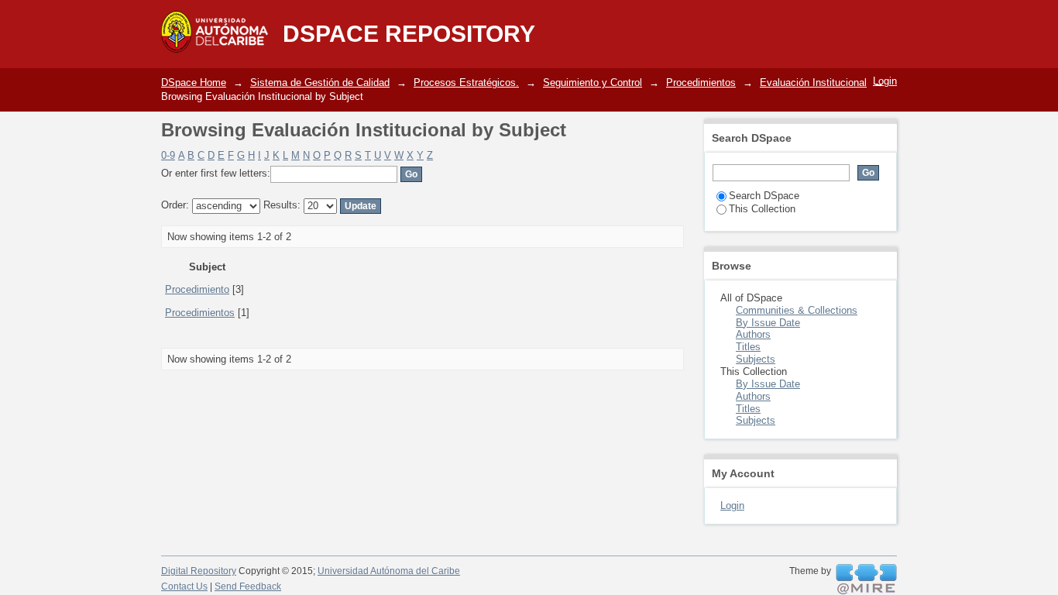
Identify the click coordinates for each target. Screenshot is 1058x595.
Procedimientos (701, 82)
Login (885, 81)
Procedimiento (197, 289)
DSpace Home (193, 82)
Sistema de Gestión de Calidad (320, 82)
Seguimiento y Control (592, 82)
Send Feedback (248, 586)
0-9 (168, 155)
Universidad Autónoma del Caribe (389, 571)
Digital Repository (198, 571)
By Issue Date (768, 322)
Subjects (755, 359)
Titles (748, 347)
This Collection (762, 209)
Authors (753, 334)
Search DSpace (764, 195)
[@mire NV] (866, 579)
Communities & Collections (796, 310)
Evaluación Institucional (813, 82)
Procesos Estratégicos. (466, 82)
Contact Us (184, 586)
